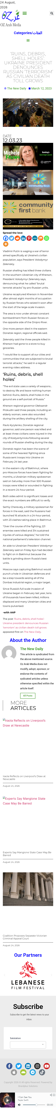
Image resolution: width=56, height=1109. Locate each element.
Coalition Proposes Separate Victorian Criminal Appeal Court (25, 937)
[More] (5, 244)
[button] (24, 13)
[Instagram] (37, 1066)
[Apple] (14, 1072)
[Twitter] (11, 238)
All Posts (27, 695)
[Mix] (40, 238)
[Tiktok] (42, 1072)
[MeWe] (34, 238)
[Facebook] (5, 238)
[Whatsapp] (46, 238)
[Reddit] (17, 238)
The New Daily (32, 631)
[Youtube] (47, 1066)
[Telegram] (33, 1072)
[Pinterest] (29, 238)
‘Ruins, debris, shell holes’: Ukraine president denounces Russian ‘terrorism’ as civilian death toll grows (26, 623)
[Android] (23, 1072)
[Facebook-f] (9, 1066)
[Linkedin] (23, 238)
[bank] (28, 228)
